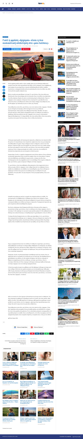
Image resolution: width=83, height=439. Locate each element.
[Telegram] (4, 99)
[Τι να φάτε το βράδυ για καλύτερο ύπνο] (61, 42)
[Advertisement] (41, 24)
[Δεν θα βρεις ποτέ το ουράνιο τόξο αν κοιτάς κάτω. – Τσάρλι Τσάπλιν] (10, 394)
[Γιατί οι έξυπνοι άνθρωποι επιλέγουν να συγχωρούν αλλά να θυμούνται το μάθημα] (10, 356)
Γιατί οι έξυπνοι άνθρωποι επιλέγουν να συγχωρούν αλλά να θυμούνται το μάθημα (10, 364)
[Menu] (3, 9)
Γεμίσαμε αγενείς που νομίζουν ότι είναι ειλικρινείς (43, 364)
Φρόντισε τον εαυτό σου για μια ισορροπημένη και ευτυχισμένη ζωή (27, 402)
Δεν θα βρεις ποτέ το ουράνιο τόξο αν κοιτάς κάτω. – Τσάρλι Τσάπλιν (10, 402)
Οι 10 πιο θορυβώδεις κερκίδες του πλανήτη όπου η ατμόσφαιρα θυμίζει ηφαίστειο (72, 107)
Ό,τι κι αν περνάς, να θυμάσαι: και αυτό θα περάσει (10, 382)
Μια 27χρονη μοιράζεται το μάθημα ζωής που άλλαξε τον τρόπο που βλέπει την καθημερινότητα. (28, 383)
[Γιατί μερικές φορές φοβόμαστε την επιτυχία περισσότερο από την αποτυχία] (46, 375)
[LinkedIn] (4, 93)
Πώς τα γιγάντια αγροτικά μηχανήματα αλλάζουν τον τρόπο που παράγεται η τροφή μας (73, 91)
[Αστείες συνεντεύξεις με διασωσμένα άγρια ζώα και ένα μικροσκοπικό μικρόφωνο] (61, 66)
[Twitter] (4, 90)
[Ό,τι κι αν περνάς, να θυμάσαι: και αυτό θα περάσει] (10, 375)
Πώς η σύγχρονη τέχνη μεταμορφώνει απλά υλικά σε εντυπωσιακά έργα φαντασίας (72, 115)
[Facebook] (4, 87)
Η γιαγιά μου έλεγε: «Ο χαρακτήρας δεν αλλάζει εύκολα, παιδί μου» (9, 419)
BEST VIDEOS (61, 51)
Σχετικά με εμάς (76, 436)
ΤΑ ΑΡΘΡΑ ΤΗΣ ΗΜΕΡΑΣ (65, 436)
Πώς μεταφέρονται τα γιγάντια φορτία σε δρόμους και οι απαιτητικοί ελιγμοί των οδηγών (73, 50)
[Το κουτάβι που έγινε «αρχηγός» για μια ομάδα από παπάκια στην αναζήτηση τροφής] (61, 82)
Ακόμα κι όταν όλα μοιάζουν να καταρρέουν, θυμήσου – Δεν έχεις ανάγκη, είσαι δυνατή (45, 420)
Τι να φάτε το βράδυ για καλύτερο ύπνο (72, 41)
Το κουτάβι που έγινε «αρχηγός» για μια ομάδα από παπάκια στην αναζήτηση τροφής (72, 83)
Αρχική (4, 12)
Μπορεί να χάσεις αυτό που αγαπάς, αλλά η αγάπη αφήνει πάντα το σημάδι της (28, 419)
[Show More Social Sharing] (32, 49)
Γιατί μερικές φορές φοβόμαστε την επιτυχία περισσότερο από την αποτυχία (44, 383)
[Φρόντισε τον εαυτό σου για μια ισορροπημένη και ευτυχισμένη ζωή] (28, 394)
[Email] (4, 96)
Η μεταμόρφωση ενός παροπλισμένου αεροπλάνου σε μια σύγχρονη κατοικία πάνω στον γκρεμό (73, 75)
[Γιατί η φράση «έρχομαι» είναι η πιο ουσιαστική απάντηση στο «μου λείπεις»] (28, 66)
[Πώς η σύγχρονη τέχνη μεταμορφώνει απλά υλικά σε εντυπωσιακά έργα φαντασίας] (61, 114)
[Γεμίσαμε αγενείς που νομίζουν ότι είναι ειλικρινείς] (46, 356)
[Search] (80, 9)
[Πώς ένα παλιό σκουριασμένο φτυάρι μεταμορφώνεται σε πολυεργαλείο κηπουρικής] (61, 98)
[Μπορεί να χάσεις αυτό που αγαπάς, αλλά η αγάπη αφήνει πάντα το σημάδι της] (28, 411)
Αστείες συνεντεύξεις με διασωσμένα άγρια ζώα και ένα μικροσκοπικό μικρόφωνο (73, 66)
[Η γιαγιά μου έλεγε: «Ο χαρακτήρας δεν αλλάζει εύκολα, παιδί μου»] (10, 411)
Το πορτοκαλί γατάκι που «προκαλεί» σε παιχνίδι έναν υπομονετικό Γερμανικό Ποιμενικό (72, 58)
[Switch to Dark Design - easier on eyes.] (78, 9)
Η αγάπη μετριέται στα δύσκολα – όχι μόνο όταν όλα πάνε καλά (45, 402)
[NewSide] (41, 3)
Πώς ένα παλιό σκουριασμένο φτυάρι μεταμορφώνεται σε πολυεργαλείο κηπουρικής (73, 99)
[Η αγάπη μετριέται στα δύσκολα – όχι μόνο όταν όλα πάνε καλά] (46, 394)
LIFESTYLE (60, 44)
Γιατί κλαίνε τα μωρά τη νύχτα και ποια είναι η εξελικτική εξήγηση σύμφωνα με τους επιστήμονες (15, 342)
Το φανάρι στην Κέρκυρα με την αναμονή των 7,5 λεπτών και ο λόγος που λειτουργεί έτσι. (28, 364)
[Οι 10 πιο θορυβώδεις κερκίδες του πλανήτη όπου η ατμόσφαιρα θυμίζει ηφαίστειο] (61, 106)
